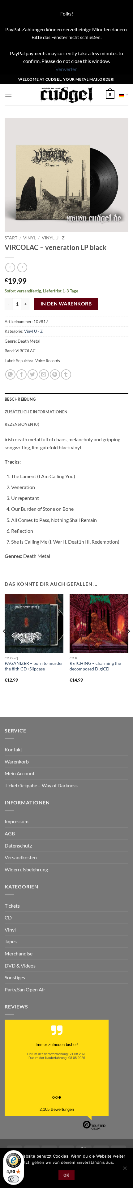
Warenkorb (17, 761)
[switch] (13, 1179)
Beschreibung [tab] (20, 399)
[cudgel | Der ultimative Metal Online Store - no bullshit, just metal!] (66, 95)
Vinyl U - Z (53, 237)
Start (11, 237)
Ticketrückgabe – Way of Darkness (41, 785)
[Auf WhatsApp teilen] (10, 374)
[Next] (128, 644)
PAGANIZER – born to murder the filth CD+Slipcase (34, 666)
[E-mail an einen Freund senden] (44, 374)
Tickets (12, 906)
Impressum (16, 821)
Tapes (11, 941)
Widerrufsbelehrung (26, 869)
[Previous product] (22, 267)
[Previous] (5, 644)
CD (8, 917)
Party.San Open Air (25, 989)
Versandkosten (21, 857)
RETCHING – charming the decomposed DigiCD (95, 666)
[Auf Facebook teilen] (21, 374)
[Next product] (10, 267)
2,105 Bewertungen (57, 1109)
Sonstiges (15, 977)
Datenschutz (18, 845)
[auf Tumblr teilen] (66, 374)
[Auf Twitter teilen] (33, 374)
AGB (10, 833)
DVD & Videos (20, 965)
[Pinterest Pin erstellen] (55, 374)
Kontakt (13, 749)
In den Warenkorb (66, 303)
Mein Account (20, 773)
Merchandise (18, 953)
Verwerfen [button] (66, 69)
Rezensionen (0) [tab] (22, 424)
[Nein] (124, 1170)
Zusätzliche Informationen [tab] (36, 411)
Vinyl (29, 237)
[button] (8, 94)
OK (66, 1175)
